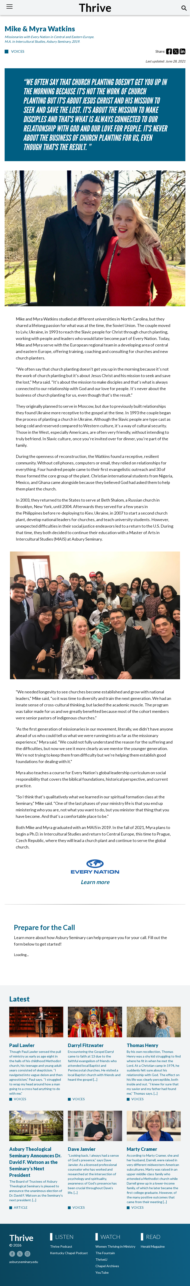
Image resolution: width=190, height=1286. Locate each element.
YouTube (102, 1272)
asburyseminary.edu (23, 1262)
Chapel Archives (107, 1266)
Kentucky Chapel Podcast (69, 1253)
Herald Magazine (153, 1246)
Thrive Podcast (61, 1246)
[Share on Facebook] (169, 51)
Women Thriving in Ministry (115, 1246)
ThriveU (101, 1259)
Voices (17, 51)
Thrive (95, 7)
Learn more (95, 881)
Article (21, 1207)
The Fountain (105, 1253)
